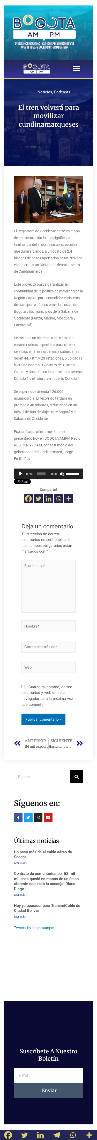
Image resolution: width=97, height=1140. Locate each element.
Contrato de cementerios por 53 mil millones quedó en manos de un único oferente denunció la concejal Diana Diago (46, 881)
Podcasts (62, 92)
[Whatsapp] (58, 498)
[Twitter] (38, 498)
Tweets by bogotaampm (34, 928)
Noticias (45, 92)
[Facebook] (28, 498)
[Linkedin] (48, 498)
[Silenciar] (62, 473)
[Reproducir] (20, 473)
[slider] (73, 473)
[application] (48, 474)
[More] (68, 498)
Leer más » (20, 863)
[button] (76, 68)
